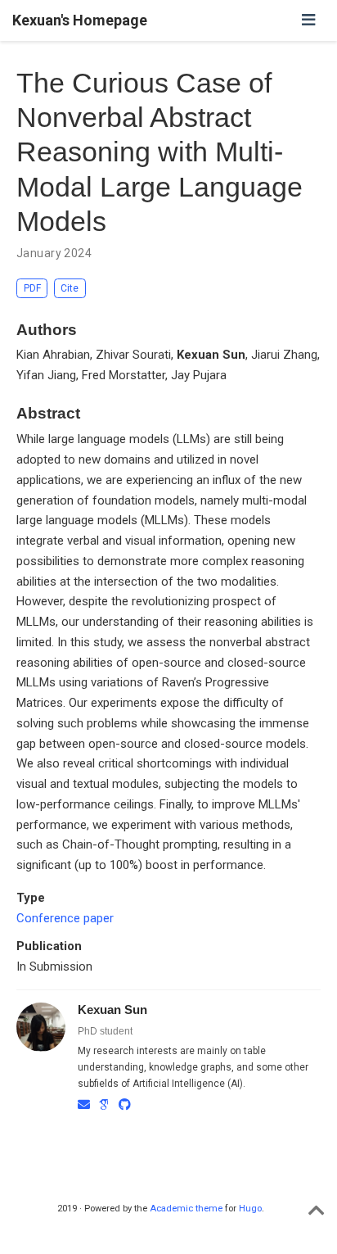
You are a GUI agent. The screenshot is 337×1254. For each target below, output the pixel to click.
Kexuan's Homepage (79, 20)
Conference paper (65, 918)
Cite (70, 288)
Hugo (250, 1208)
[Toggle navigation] (309, 20)
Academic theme (186, 1208)
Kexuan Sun (112, 1009)
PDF (32, 288)
